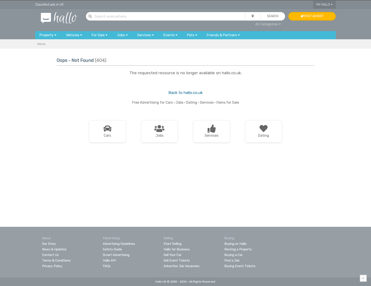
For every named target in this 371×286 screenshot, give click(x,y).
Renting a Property (238, 249)
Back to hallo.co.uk (185, 92)
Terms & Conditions (56, 260)
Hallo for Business (177, 249)
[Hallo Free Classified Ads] (59, 17)
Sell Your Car (172, 255)
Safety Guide (112, 249)
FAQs (107, 266)
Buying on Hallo (235, 244)
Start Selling (172, 244)
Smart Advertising (116, 255)
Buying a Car (233, 255)
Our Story (49, 244)
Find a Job (231, 260)
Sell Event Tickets (177, 260)
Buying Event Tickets (239, 266)
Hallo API (109, 260)
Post (313, 16)
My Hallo (323, 4)
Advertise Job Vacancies (181, 266)
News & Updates (54, 249)
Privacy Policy (52, 266)
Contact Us (50, 255)
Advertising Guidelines (119, 244)
